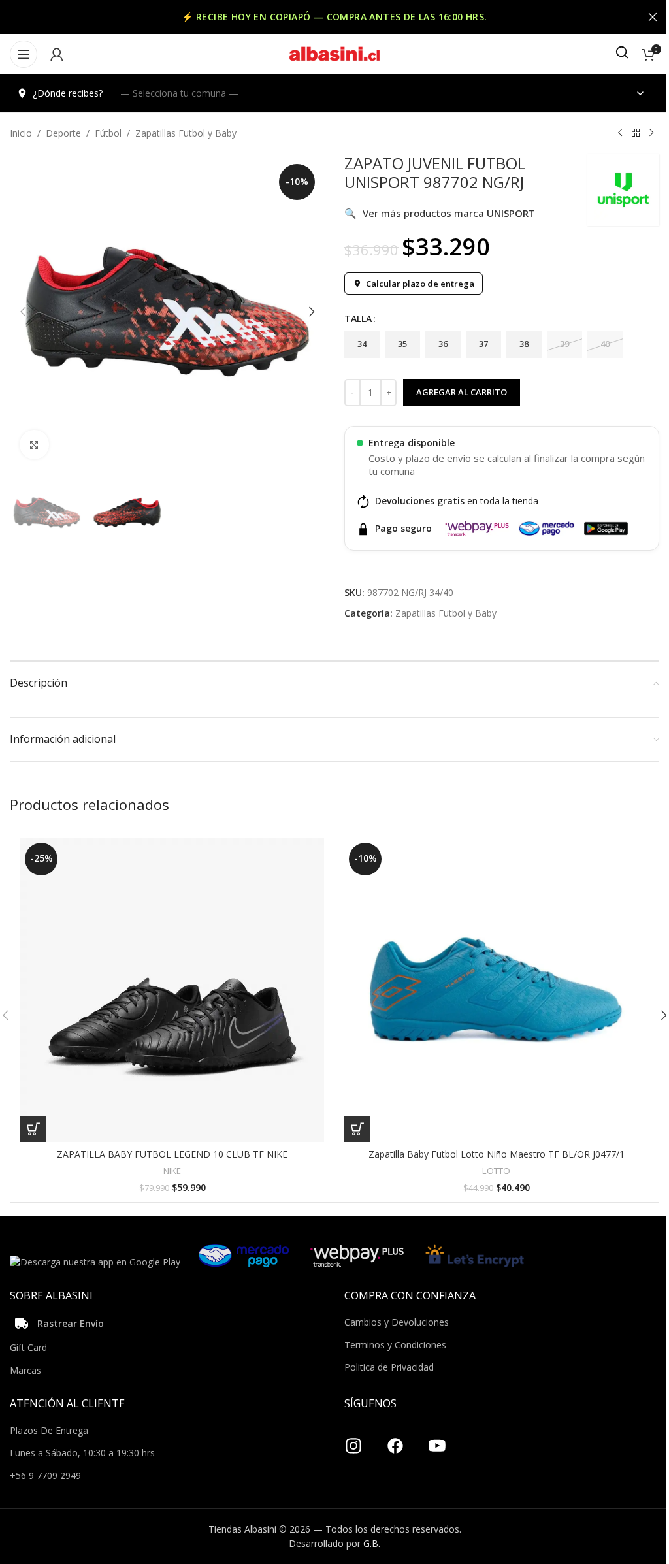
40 (605, 344)
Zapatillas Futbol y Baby (186, 133)
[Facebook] (395, 1441)
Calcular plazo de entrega (420, 283)
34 (362, 344)
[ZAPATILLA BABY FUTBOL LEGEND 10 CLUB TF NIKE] (172, 990)
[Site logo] (334, 53)
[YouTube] (437, 1441)
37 (483, 344)
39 (564, 344)
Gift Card (28, 1347)
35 (402, 344)
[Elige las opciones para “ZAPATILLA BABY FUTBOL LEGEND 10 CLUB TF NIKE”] (33, 1129)
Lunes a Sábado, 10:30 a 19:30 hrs (82, 1452)
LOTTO (496, 1171)
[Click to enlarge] (34, 444)
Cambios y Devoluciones (396, 1322)
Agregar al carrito (461, 392)
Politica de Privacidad (389, 1367)
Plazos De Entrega (49, 1430)
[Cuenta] (57, 54)
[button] (23, 312)
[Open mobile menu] (23, 54)
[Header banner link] (334, 17)
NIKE (172, 1171)
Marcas (25, 1370)
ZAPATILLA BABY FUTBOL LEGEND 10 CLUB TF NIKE (172, 1154)
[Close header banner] (652, 17)
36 (443, 344)
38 (524, 344)
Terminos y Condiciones (395, 1345)
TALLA (358, 318)
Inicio (21, 133)
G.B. (371, 1543)
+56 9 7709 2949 (45, 1475)
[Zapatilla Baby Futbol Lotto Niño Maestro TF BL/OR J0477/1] (496, 990)
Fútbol (108, 133)
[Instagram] (353, 1441)
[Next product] (651, 133)
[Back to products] (636, 133)
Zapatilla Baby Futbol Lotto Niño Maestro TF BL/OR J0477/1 (496, 1154)
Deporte (63, 133)
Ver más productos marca (439, 213)
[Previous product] (620, 133)
